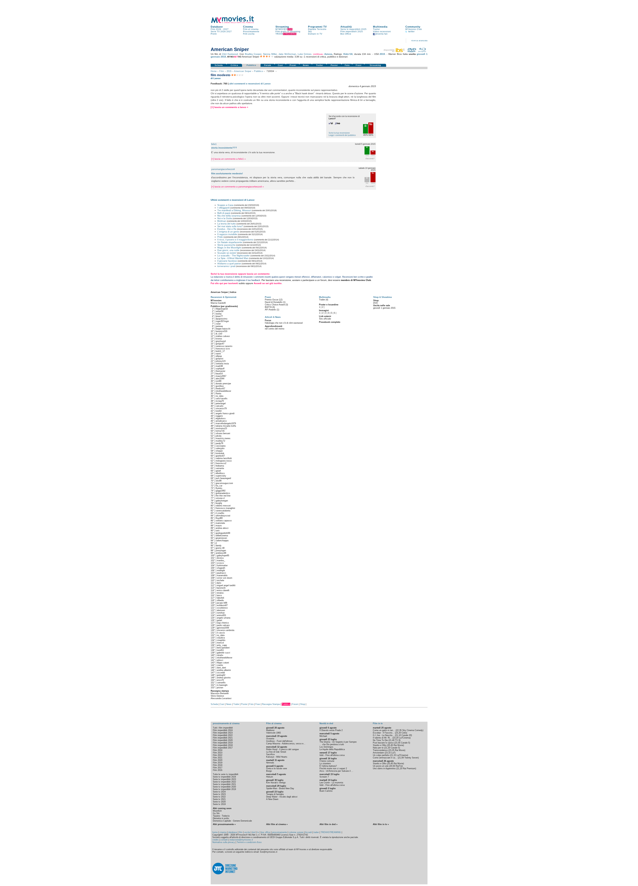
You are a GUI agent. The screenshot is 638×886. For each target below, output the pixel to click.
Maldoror (270, 730)
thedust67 (220, 388)
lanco (219, 595)
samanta (220, 468)
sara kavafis (221, 398)
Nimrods (270, 762)
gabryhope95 (223, 555)
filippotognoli (222, 309)
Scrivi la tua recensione (339, 133)
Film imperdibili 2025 (351, 31)
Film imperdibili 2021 (223, 737)
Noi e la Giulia (224, 218)
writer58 (219, 311)
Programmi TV (317, 26)
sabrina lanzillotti (224, 458)
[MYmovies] (236, 22)
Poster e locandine (328, 304)
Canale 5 (405, 742)
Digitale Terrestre (317, 29)
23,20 (398, 732)
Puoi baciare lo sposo (383, 742)
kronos (219, 338)
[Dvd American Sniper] (411, 51)
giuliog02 (221, 675)
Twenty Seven (411, 757)
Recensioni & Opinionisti (223, 297)
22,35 (399, 730)
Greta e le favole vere (276, 768)
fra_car (219, 485)
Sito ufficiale (325, 318)
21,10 (398, 735)
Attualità (346, 26)
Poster (334, 65)
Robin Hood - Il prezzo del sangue (282, 749)
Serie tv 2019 (219, 804)
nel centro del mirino (274, 328)
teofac (219, 314)
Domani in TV (315, 34)
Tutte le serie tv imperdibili (225, 774)
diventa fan (381, 34)
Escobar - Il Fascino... (383, 732)
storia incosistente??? (224, 147)
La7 (393, 752)
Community (412, 26)
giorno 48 (220, 548)
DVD (375, 303)
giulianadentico (223, 493)
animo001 (221, 615)
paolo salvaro (223, 625)
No (373, 151)
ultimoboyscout (223, 515)
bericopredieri (223, 647)
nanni (218, 353)
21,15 (393, 755)
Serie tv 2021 (219, 799)
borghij (219, 503)
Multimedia (380, 26)
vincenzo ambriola (225, 630)
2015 (382, 54)
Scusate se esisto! (226, 253)
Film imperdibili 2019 (223, 742)
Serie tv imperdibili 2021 (224, 784)
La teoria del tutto (226, 223)
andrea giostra (223, 677)
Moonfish (217, 811)
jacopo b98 (222, 603)
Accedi (308, 832)
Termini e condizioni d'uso (249, 842)
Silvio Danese (217, 696)
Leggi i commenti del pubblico (342, 135)
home (215, 832)
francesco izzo (223, 348)
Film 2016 (217, 770)
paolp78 (219, 443)
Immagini (324, 310)
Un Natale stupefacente (229, 242)
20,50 (392, 766)
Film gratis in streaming (287, 31)
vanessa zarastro (224, 346)
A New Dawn (272, 799)
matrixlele (220, 523)
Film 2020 (217, 760)
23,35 (397, 742)
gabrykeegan (222, 500)
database (232, 832)
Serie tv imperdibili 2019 (224, 789)
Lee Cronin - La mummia (331, 782)
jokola (218, 436)
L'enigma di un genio (228, 231)
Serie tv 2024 (219, 791)
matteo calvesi (223, 336)
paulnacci (221, 573)
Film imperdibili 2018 (223, 745)
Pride (220, 237)
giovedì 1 (422, 54)
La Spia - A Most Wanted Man (232, 258)
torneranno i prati (226, 266)
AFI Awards (271, 309)
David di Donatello (274, 302)
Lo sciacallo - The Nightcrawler (233, 255)
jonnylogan (221, 550)
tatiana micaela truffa (226, 426)
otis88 (218, 480)
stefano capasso (224, 520)
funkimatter (222, 565)
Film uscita (249, 34)
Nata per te (378, 747)
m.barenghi (222, 685)
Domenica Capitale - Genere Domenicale (232, 821)
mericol (220, 642)
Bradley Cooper (253, 54)
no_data (219, 396)
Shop (302, 704)
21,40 (391, 740)
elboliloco (220, 473)
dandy (218, 545)
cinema (222, 832)
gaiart (218, 470)
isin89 (218, 381)
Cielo (404, 732)
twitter (411, 31)
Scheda (219, 65)
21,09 (401, 757)
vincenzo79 (221, 408)
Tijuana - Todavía (221, 816)
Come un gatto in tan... (384, 730)
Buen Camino (325, 791)
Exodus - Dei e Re (226, 229)
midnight (221, 570)
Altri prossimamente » (224, 824)
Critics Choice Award (275, 304)
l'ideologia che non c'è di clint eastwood (284, 323)
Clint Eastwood (230, 54)
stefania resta (222, 363)
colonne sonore (296, 832)
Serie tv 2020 (219, 801)
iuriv (218, 530)
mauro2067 (221, 376)
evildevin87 (222, 605)
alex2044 (220, 378)
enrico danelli (223, 590)
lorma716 (220, 431)
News (306, 65)
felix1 (214, 144)
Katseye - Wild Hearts (276, 757)
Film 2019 (217, 762)
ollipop (219, 356)
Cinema (248, 26)
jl (216, 543)
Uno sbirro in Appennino (384, 768)
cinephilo (221, 640)
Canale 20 (406, 735)
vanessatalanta (223, 510)
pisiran (220, 687)
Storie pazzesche (226, 245)
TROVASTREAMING (331, 832)
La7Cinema (404, 737)
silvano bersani (223, 433)
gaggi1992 (220, 490)
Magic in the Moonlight (229, 247)
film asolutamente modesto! (227, 173)
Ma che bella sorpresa (229, 215)
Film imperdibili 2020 (223, 740)
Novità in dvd (326, 723)
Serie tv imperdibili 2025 (353, 29)
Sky (310, 31)
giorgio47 (220, 343)
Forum (267, 65)
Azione (328, 54)
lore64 (218, 411)
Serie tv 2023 (219, 794)
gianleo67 (220, 456)
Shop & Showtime (382, 297)
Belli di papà (223, 213)
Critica (234, 65)
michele (220, 580)
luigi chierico (223, 623)
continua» (318, 54)
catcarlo (219, 406)
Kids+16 (348, 54)
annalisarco (221, 421)
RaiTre (399, 766)
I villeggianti (223, 207)
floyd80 (219, 518)
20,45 (390, 745)
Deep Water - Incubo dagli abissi (281, 796)
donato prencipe (223, 383)
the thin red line (223, 495)
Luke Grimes (305, 54)
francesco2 (221, 463)
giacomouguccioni (224, 483)
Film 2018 (217, 765)
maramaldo (222, 575)
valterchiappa (222, 540)
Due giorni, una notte (228, 250)
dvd (253, 832)
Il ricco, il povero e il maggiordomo (235, 239)
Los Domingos (326, 747)
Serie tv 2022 (219, 796)
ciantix (220, 665)
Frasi (358, 65)
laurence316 (221, 331)
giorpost (219, 358)
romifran (221, 613)
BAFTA (268, 307)
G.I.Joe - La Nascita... (383, 735)
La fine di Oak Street (276, 752)
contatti (224, 839)
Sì (367, 147)
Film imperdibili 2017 (223, 747)
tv (258, 832)
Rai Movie (398, 745)
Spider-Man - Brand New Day (280, 788)
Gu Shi (216, 813)
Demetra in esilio (221, 818)
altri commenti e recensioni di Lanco (250, 83)
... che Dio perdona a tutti (331, 744)
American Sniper (242, 71)
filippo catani (223, 662)
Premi (214, 34)
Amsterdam (378, 752)
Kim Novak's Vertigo (276, 782)
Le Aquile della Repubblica (332, 749)
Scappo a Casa (225, 205)
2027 (226, 29)
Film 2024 (217, 750)
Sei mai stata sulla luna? (230, 226)
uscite (247, 832)
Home (214, 71)
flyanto (219, 488)
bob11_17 (220, 351)
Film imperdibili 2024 (223, 730)
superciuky (221, 475)
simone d (220, 498)
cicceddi (221, 672)
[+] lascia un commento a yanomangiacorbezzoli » (237, 186)
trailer (316, 832)
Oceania (270, 738)
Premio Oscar (272, 299)
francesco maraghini (225, 508)
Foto (347, 65)
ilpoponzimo (221, 318)
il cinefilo (220, 513)
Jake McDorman (287, 54)
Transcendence (380, 750)
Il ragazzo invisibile (227, 234)
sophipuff (220, 368)
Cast (280, 65)
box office (265, 832)
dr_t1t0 (218, 333)
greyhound (221, 341)
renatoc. (220, 593)
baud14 (219, 373)
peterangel (221, 403)
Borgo (269, 771)
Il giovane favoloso (227, 261)
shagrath (221, 568)
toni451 (220, 650)
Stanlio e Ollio (379, 745)
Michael (323, 736)
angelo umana (223, 618)
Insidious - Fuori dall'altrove (279, 741)
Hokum (269, 777)
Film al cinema (251, 29)
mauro (219, 525)
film (221, 71)
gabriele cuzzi (223, 652)
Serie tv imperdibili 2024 (224, 777)
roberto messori (223, 505)
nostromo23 (221, 428)
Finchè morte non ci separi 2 (333, 768)
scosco (220, 563)
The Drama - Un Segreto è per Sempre (338, 742)
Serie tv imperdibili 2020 (224, 786)
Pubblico (251, 65)
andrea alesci (222, 528)
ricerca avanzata (419, 41)
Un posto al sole (380, 766)
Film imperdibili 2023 (223, 732)
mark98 (219, 366)
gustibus (220, 386)
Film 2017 (217, 767)
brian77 (219, 316)
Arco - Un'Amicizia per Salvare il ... (336, 771)
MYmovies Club (413, 29)
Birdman (221, 221)
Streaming (282, 26)
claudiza (221, 637)
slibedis (220, 600)
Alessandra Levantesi (221, 698)
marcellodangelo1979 (226, 423)
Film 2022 (217, 755)
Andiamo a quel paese (229, 263)
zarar (218, 323)
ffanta (218, 393)
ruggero (219, 416)
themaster (220, 371)
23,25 (391, 750)
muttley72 (220, 441)
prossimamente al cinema (226, 723)
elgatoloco (220, 418)
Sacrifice (270, 754)
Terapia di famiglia (275, 794)
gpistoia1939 (223, 627)
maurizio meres (223, 438)
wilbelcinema (222, 535)
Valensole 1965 (273, 732)
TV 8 (397, 740)
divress (220, 558)
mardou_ (221, 560)
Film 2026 (216, 29)
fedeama (220, 466)
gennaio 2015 (218, 56)
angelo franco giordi (225, 413)
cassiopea (220, 446)
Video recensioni (382, 31)
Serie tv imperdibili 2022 (224, 782)
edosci (220, 660)
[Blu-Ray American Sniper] (422, 51)
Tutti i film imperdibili (223, 728)
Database (217, 26)
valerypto (220, 448)
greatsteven (221, 538)
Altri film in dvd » (328, 824)
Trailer (376, 29)
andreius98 (221, 553)
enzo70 (220, 680)
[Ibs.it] (394, 51)
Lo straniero (325, 763)
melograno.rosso (224, 461)
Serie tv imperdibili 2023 (224, 779)
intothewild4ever (223, 391)
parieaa (219, 326)
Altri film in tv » (381, 824)
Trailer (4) (323, 299)
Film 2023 (217, 752)
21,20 (387, 747)
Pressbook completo (329, 322)
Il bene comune (326, 761)
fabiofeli (220, 598)
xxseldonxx (222, 608)
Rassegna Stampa (271, 704)
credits (215, 839)
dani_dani (221, 667)
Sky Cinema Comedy (412, 730)
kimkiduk (220, 453)
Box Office (345, 34)
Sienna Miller (270, 54)
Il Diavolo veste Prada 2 (331, 730)
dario (218, 583)
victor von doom (224, 578)
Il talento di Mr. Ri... (382, 737)
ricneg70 (220, 401)
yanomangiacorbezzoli (223, 169)
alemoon (221, 610)
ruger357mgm (222, 321)
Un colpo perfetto (381, 755)
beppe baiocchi (223, 328)
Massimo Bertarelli (220, 693)
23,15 (388, 752)
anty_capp (222, 645)
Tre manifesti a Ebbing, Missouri (234, 210)
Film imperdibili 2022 (223, 735)
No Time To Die (380, 740)
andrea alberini (224, 670)
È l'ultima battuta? (328, 766)
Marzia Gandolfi (218, 303)
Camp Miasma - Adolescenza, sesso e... (285, 743)
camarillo (221, 682)
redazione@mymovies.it (241, 839)
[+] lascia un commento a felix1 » (228, 158)
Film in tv (378, 723)
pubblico (258, 71)
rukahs (220, 655)
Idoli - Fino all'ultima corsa (332, 755)
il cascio (221, 632)
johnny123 (220, 361)
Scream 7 (324, 777)
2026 (223, 31)
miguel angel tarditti (226, 585)
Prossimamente (251, 31)
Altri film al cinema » (277, 824)
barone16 (221, 588)
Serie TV (215, 31)
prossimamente (279, 832)
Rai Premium (409, 768)
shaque (219, 451)
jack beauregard (223, 478)
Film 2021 (217, 757)
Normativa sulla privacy (223, 842)
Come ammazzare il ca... (385, 757)
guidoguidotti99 (223, 533)
